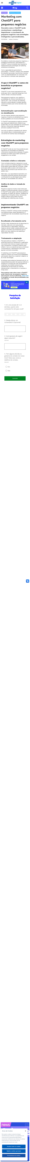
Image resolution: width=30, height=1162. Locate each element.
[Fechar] (25, 1131)
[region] (14, 1144)
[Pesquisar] (27, 7)
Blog (15, 7)
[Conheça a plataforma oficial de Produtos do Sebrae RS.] (15, 3)
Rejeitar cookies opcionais (14, 1151)
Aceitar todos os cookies (13, 1146)
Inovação (4, 12)
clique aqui (25, 275)
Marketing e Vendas (15, 12)
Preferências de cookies (13, 1155)
